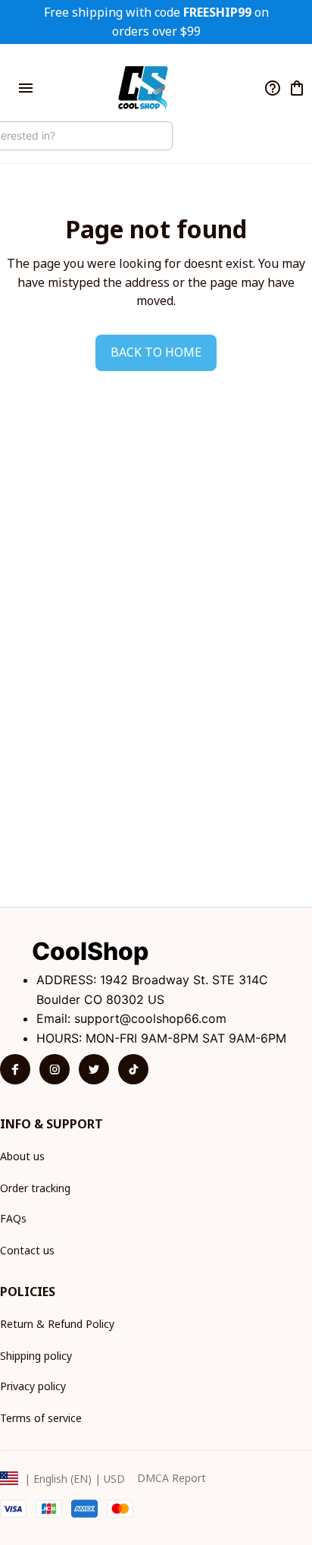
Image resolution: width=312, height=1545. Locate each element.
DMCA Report (171, 1478)
